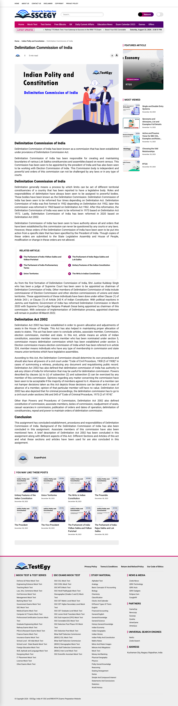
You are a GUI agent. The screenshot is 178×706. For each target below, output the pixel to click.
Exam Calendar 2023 (125, 24)
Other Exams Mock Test (26, 664)
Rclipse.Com (134, 594)
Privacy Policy (72, 3)
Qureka (132, 619)
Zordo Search (134, 641)
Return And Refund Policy (132, 566)
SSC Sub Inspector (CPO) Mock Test (68, 617)
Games (142, 24)
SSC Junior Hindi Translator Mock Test (69, 614)
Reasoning (96, 667)
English (94, 607)
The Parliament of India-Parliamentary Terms (41, 266)
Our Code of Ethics (155, 566)
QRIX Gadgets (134, 591)
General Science (98, 621)
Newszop (133, 612)
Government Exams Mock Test (29, 604)
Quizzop (132, 616)
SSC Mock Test (23, 607)
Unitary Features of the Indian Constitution (91, 265)
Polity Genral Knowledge (101, 664)
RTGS (129, 84)
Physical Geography (99, 657)
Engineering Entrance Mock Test (29, 584)
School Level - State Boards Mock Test (32, 644)
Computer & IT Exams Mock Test (29, 614)
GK (70, 24)
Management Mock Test (26, 597)
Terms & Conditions (109, 566)
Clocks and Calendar (100, 601)
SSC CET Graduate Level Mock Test (68, 611)
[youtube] (153, 3)
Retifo (131, 637)
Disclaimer (48, 3)
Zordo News (134, 581)
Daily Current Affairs (84, 24)
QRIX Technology (136, 584)
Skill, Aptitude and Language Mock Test (32, 651)
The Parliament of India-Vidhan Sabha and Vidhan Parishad (42, 258)
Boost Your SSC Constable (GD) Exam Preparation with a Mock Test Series (123, 30)
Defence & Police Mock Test (28, 581)
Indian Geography (99, 631)
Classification (97, 597)
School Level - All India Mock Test (30, 641)
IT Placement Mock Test (26, 657)
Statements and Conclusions (103, 681)
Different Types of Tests (101, 604)
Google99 (133, 597)
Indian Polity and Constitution (33, 41)
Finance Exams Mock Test (27, 634)
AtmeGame (133, 622)
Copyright (59, 3)
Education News (105, 24)
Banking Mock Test (24, 601)
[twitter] (145, 3)
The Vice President (50, 525)
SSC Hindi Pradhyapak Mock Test (67, 591)
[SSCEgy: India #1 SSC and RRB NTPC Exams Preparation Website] (35, 17)
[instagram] (149, 3)
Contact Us (36, 3)
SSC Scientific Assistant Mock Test (68, 654)
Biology (94, 591)
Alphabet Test (97, 581)
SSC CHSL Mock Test (62, 584)
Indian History (97, 634)
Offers (151, 24)
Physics (95, 661)
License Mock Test (24, 661)
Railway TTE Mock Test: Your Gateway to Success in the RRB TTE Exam (61, 30)
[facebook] (141, 3)
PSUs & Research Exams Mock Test (31, 631)
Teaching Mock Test (25, 587)
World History (97, 687)
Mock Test (32, 24)
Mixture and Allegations (101, 647)
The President (21, 525)
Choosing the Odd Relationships (150, 149)
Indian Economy (133, 79)
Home (17, 3)
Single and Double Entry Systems (152, 107)
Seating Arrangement (100, 671)
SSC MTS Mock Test (62, 587)
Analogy (95, 584)
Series (94, 674)
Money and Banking (99, 654)
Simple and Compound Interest (104, 677)
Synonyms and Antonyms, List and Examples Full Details (151, 121)
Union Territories (31, 273)
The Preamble (101, 495)
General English (98, 614)
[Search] (101, 14)
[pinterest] (162, 3)
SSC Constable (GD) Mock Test (66, 621)
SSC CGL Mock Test (62, 581)
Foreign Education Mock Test (28, 647)
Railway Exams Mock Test (27, 627)
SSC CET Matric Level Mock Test (67, 601)
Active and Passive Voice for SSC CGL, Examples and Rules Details (151, 136)
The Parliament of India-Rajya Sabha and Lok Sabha (90, 258)
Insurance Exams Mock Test (28, 637)
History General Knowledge (102, 624)
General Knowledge (99, 617)
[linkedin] (158, 3)
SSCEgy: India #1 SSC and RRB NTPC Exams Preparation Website (55, 699)
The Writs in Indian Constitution (86, 273)
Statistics (95, 684)
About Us (25, 3)
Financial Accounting (100, 611)
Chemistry (96, 594)
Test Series (46, 24)
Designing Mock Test (25, 654)
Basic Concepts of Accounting (104, 587)
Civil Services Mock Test (26, 594)
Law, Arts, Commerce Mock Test (29, 591)
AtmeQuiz (133, 626)
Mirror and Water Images (101, 644)
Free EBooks (60, 24)
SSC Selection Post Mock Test (66, 631)
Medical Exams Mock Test (27, 611)
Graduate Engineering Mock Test (29, 624)
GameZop (133, 609)
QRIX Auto (133, 587)
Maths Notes (97, 641)
